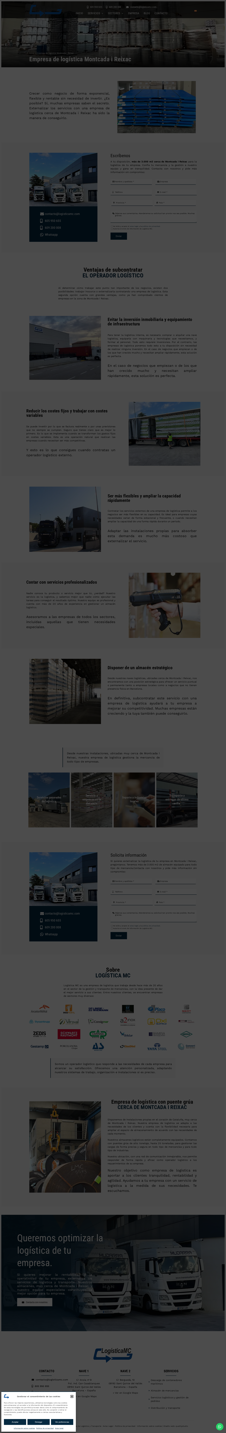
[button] (72, 1396)
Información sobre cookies (24, 1428)
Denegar (38, 1422)
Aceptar (15, 1422)
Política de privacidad (45, 1428)
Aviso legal (59, 1428)
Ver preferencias (62, 1422)
